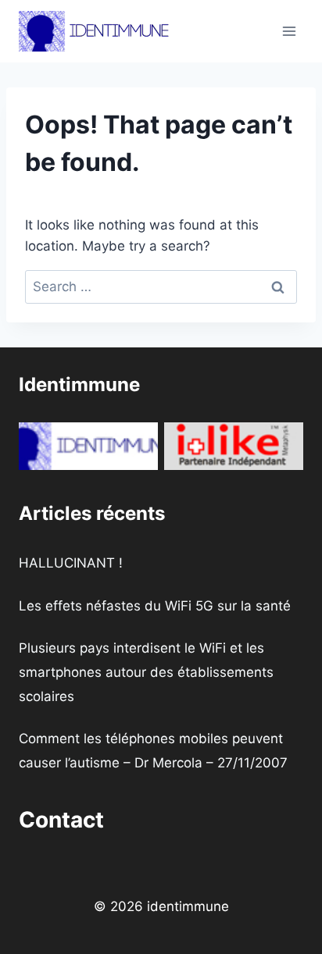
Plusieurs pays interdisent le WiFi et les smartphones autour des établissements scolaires (146, 671)
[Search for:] (161, 286)
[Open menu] (288, 31)
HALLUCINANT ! (71, 563)
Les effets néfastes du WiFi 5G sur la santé (155, 606)
